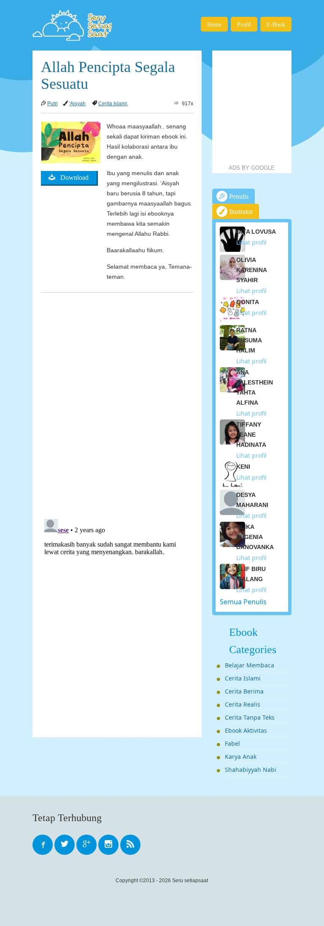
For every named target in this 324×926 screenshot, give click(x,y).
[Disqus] (117, 402)
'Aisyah (77, 104)
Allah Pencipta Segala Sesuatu (108, 75)
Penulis (237, 196)
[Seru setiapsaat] (72, 25)
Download (72, 177)
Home (214, 24)
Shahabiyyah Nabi (250, 770)
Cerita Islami (112, 104)
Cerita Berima (244, 691)
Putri (52, 104)
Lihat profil (251, 242)
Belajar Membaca (249, 665)
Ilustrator (240, 211)
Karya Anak (240, 757)
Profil (244, 24)
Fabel (232, 743)
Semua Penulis (243, 601)
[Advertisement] (268, 107)
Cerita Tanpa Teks (250, 717)
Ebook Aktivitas (246, 730)
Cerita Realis (242, 704)
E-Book (276, 24)
